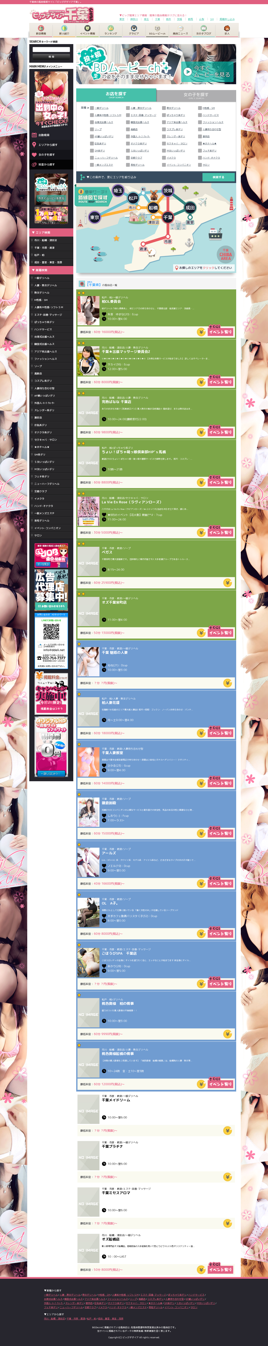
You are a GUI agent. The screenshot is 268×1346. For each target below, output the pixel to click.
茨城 (179, 19)
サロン (38, 535)
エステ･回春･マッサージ (48, 315)
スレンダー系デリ (44, 410)
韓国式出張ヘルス (44, 344)
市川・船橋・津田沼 (45, 240)
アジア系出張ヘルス (45, 351)
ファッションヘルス (45, 359)
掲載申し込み (227, 19)
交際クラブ (40, 491)
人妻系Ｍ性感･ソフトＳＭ (48, 307)
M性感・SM (41, 300)
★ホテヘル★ (41, 447)
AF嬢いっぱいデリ (44, 395)
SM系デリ (39, 454)
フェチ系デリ (41, 476)
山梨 (201, 19)
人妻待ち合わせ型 (44, 388)
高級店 (38, 373)
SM (212, 19)
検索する (218, 177)
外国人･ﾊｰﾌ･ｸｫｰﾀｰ (44, 403)
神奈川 (134, 19)
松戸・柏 (39, 255)
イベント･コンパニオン (47, 528)
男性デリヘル (41, 520)
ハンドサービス (43, 329)
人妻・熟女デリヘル (45, 285)
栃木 (168, 19)
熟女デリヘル (41, 292)
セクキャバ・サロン (45, 439)
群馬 (190, 19)
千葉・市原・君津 (44, 247)
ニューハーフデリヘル (46, 484)
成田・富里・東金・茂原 (48, 262)
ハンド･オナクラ (43, 506)
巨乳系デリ (40, 425)
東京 (121, 19)
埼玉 (146, 19)
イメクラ (39, 498)
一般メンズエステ (44, 513)
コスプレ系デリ (43, 381)
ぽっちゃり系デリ (44, 322)
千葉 (157, 19)
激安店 (38, 417)
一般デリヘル (41, 278)
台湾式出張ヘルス (44, 336)
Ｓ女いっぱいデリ (44, 462)
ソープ (38, 366)
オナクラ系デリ (43, 432)
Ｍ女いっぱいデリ (44, 469)
